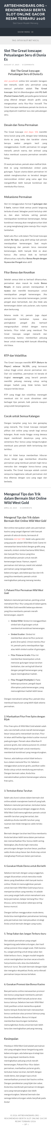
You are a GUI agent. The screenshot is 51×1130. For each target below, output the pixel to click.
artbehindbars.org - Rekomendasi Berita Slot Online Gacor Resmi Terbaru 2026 (25, 12)
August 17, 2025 (11, 65)
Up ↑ (26, 1124)
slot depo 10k (31, 132)
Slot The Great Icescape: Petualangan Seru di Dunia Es (25, 54)
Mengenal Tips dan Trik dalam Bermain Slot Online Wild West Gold (25, 498)
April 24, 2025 (10, 508)
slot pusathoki (11, 81)
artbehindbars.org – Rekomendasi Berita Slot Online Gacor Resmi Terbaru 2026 (25, 1118)
